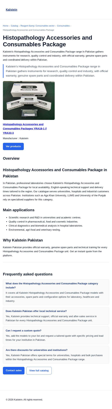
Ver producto (13, 146)
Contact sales (14, 370)
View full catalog (39, 370)
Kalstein (11, 9)
